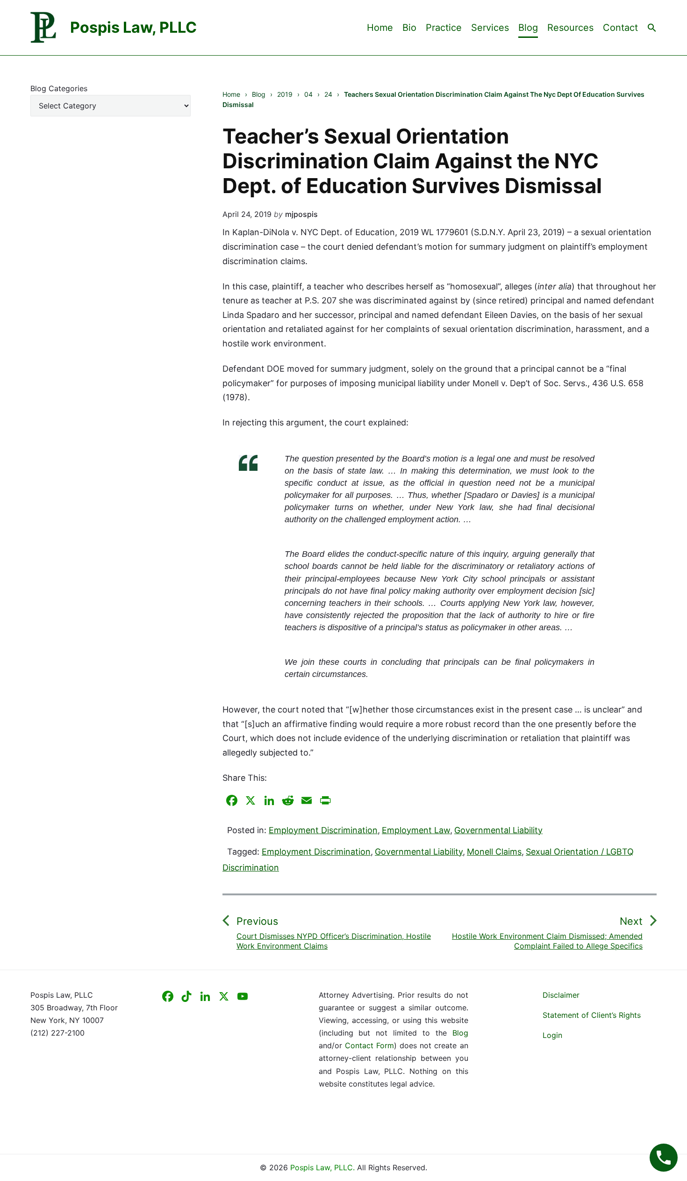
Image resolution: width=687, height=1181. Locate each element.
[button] (652, 27)
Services (490, 27)
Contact (620, 27)
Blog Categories (58, 88)
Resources (570, 27)
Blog (528, 27)
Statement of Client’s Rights (592, 1015)
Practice (444, 27)
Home (380, 27)
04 (308, 94)
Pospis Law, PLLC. (323, 1167)
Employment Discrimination (323, 830)
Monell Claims (494, 852)
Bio (409, 27)
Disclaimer (561, 995)
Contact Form (369, 1045)
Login (552, 1035)
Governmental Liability (498, 830)
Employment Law (416, 830)
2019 (285, 94)
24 (328, 94)
